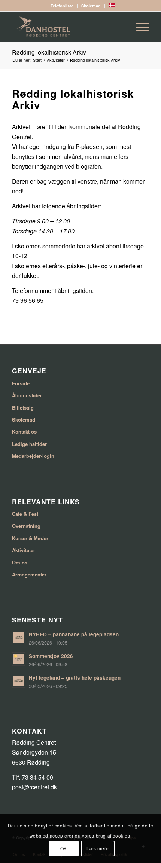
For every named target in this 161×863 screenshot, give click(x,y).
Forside (21, 383)
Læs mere (97, 848)
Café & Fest (25, 513)
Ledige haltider (29, 443)
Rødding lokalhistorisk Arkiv (49, 52)
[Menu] (138, 27)
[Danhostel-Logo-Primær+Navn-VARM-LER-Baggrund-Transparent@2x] (66, 27)
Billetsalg (23, 407)
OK (63, 848)
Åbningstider (27, 395)
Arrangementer (29, 574)
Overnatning (26, 525)
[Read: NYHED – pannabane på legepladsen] (18, 637)
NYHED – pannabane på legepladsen (74, 634)
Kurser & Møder (30, 538)
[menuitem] (62, 6)
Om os (19, 562)
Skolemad (91, 6)
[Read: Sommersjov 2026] (18, 659)
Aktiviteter (23, 550)
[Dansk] (112, 5)
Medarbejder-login (33, 455)
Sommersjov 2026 (51, 656)
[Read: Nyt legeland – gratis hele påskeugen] (18, 681)
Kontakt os (24, 431)
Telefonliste (62, 6)
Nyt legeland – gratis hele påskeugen (75, 677)
